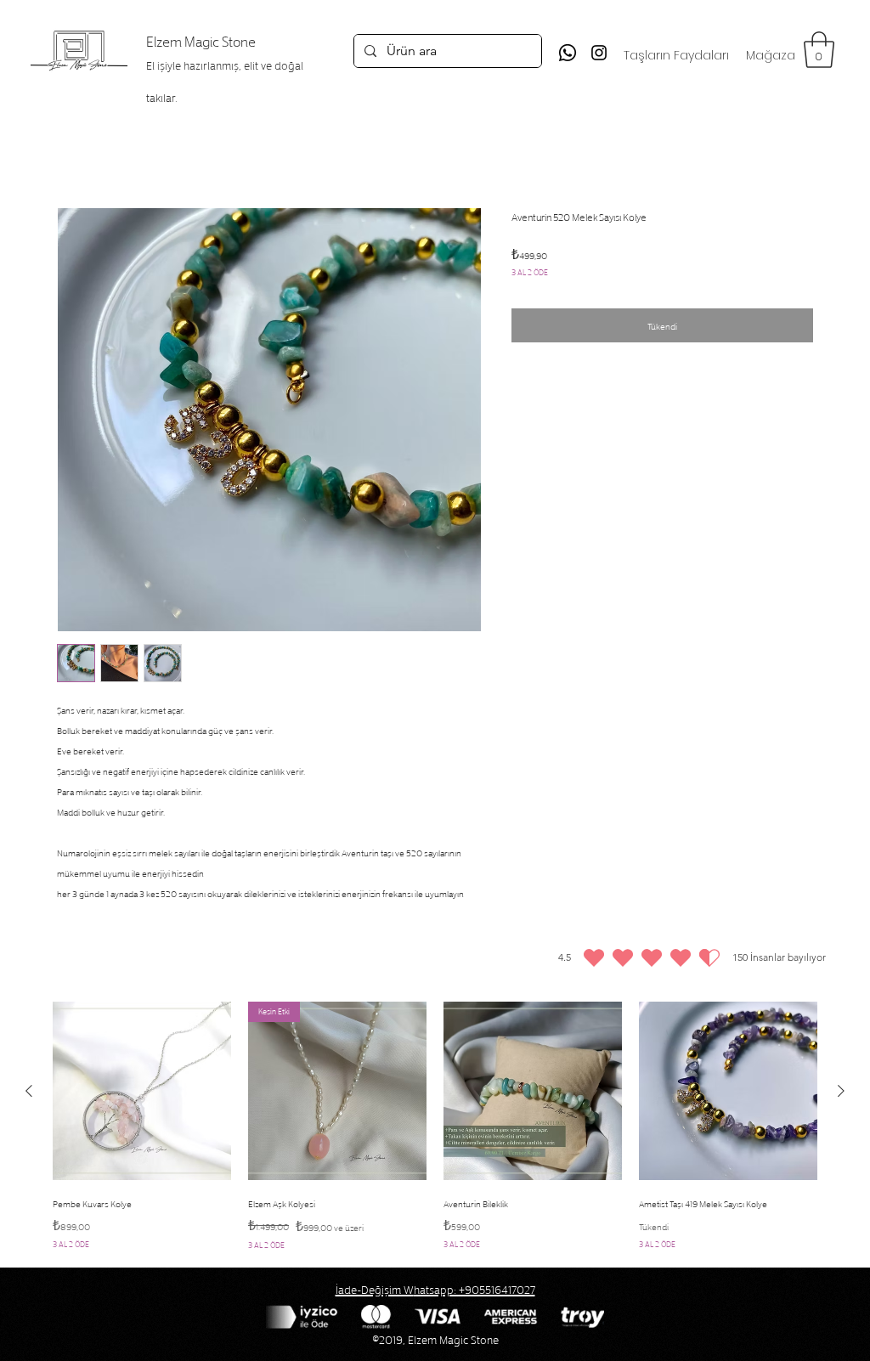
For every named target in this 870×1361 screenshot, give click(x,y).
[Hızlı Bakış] (142, 1091)
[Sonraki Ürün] (841, 1091)
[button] (819, 49)
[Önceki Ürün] (29, 1091)
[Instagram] (599, 52)
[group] (435, 1128)
